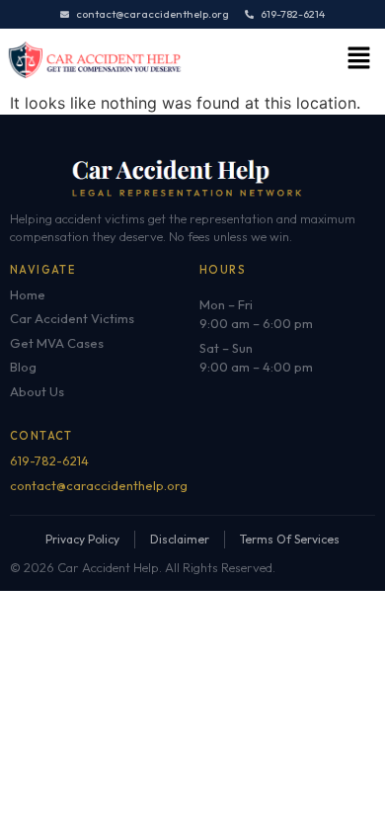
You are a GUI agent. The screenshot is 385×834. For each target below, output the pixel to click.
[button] (358, 60)
